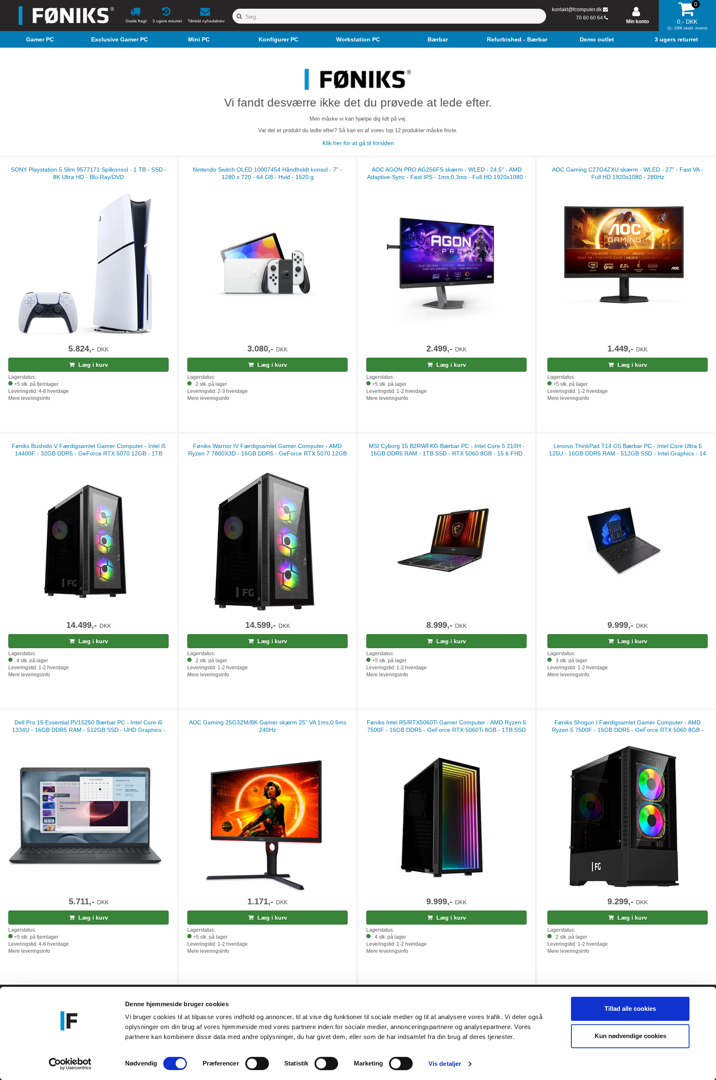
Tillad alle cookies (630, 1008)
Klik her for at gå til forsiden (358, 143)
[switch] (257, 1063)
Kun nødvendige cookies (630, 1035)
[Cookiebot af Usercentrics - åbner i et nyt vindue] (70, 1064)
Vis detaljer (444, 1063)
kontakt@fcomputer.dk (577, 9)
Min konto (637, 21)
